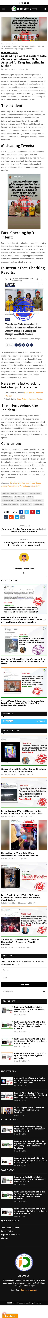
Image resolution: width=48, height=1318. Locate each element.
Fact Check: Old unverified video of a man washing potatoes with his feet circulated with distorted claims (23, 661)
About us (4, 1238)
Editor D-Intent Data (9, 69)
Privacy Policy (7, 1231)
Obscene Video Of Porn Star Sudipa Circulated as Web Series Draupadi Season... (23, 770)
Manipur (30, 497)
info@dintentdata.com (28, 1290)
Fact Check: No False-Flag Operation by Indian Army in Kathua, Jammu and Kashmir (30, 1055)
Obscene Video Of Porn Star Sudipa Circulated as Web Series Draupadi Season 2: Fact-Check (29, 1080)
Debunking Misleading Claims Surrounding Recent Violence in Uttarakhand (24, 543)
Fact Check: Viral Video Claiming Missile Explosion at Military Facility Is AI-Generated (29, 1009)
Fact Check (5, 52)
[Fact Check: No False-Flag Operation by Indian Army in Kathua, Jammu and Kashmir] (7, 1056)
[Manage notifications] (4, 1314)
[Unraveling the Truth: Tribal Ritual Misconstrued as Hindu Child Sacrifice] (24, 835)
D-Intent (23, 493)
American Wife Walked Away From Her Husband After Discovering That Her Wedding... (20, 942)
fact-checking (7, 497)
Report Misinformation (10, 1235)
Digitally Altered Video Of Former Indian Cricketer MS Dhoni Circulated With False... (22, 812)
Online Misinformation (10, 504)
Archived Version (36, 399)
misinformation (8, 500)
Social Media (14, 52)
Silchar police (26, 504)
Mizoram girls (37, 500)
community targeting (9, 493)
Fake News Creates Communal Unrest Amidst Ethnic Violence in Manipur (24, 530)
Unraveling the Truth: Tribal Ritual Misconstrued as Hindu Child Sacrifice (19, 854)
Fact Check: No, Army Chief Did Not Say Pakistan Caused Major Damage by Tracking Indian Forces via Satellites (30, 1025)
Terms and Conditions (10, 1228)
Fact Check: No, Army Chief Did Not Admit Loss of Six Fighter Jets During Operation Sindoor (30, 1041)
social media (38, 504)
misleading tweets (23, 500)
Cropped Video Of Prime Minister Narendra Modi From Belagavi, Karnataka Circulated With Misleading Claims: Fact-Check (22, 703)
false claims (19, 497)
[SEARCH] (44, 991)
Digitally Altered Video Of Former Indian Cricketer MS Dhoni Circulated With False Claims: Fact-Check (30, 1095)
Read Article (29, 393)
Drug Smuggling (35, 493)
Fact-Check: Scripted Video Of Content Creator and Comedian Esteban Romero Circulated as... (20, 897)
